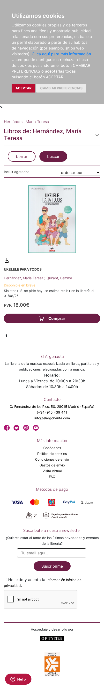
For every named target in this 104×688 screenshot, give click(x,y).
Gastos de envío (52, 465)
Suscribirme (52, 566)
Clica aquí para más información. (62, 53)
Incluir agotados (16, 172)
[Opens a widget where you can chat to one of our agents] (18, 680)
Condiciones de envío (52, 459)
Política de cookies (52, 454)
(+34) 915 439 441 (52, 412)
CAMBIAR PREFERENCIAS (61, 88)
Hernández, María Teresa (24, 278)
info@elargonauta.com (52, 418)
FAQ (52, 477)
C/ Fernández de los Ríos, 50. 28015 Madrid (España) (52, 406)
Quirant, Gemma (59, 278)
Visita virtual (52, 471)
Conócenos (52, 448)
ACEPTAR (23, 88)
